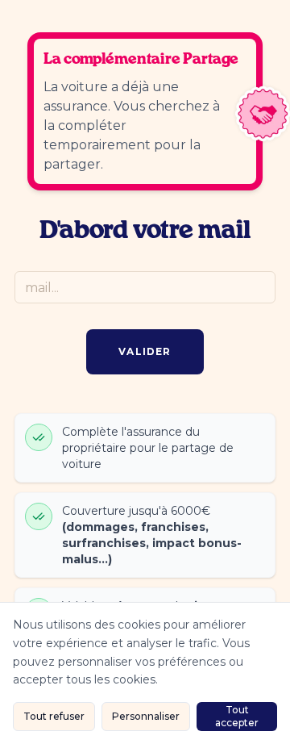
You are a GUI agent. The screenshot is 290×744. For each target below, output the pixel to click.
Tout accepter (237, 716)
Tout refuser (54, 716)
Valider (144, 351)
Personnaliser (146, 716)
